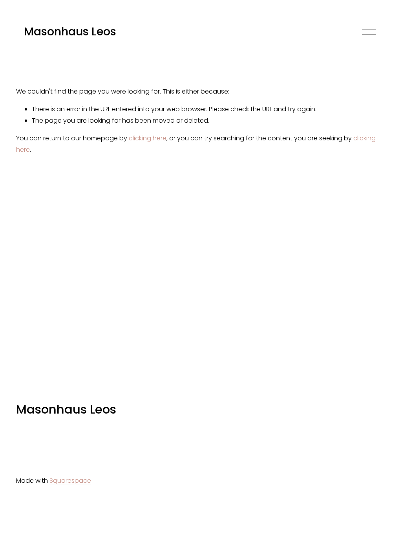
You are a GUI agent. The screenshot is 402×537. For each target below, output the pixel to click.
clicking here (147, 138)
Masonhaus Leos (70, 31)
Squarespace (70, 480)
